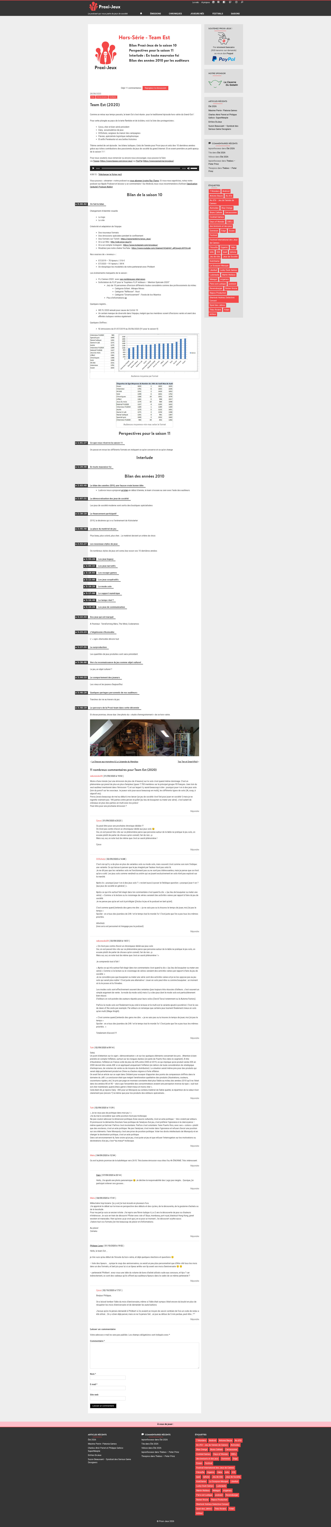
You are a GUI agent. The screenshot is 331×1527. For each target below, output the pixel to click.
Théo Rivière (215, 309)
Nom (93, 1374)
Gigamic (224, 247)
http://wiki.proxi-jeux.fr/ (121, 242)
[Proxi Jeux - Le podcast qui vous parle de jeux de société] (112, 6)
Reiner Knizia (231, 288)
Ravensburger (216, 288)
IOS (218, 252)
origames (224, 279)
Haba (233, 247)
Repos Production (218, 293)
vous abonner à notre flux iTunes (144, 180)
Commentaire (97, 1341)
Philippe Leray (96, 1246)
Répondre (194, 811)
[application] (144, 168)
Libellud (213, 270)
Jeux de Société (230, 256)
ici (126, 298)
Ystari (226, 309)
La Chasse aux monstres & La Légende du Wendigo (115, 761)
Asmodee (214, 208)
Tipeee (96, 161)
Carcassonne (231, 212)
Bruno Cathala (216, 212)
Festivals (217, 13)
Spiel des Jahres (217, 305)
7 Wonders (215, 191)
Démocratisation (102, 97)
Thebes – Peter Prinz (169, 1452)
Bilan (93, 97)
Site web (94, 1394)
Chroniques (175, 13)
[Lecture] (93, 168)
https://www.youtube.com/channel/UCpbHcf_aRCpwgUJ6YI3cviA (161, 248)
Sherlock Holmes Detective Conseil (222, 299)
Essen (232, 230)
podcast (232, 284)
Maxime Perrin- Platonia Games (222, 110)
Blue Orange (226, 208)
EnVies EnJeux (215, 122)
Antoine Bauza (216, 196)
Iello (212, 252)
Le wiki (195, 2)
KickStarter (113, 97)
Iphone (233, 252)
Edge (223, 230)
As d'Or (229, 196)
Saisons (235, 13)
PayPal (139, 161)
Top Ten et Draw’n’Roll (188, 761)
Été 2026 (212, 106)
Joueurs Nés (197, 13)
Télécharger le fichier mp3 (110, 174)
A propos (205, 2)
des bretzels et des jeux (221, 226)
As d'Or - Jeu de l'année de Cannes (222, 202)
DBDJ (230, 221)
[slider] (194, 168)
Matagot (213, 279)
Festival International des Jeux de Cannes (224, 241)
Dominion (214, 230)
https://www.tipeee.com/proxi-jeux (116, 161)
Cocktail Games (217, 217)
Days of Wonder (217, 221)
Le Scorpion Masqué (219, 265)
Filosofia (214, 247)
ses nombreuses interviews (132, 279)
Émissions (155, 13)
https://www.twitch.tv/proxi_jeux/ (136, 239)
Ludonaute (214, 275)
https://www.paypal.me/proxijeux (158, 161)
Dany (98, 1175)
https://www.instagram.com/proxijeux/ (140, 245)
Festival (213, 235)
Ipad (225, 252)
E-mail (93, 1384)
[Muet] (188, 168)
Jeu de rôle (215, 256)
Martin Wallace (228, 275)
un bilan (124, 490)
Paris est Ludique (218, 284)
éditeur (213, 314)
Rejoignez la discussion (155, 88)
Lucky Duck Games (228, 270)
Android (226, 191)
